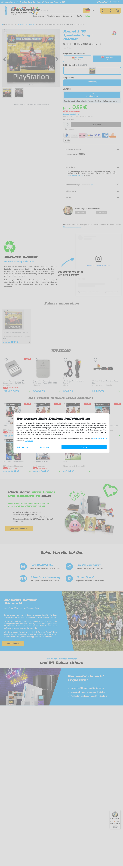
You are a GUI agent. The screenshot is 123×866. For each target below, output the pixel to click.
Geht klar (84, 447)
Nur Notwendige (22, 447)
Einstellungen (44, 447)
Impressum (29, 441)
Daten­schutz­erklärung (99, 438)
